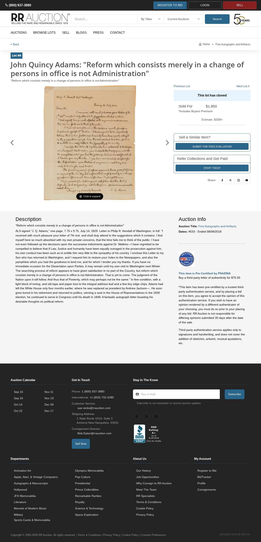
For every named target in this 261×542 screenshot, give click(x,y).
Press (98, 32)
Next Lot (242, 86)
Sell (66, 32)
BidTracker (204, 477)
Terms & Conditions (148, 502)
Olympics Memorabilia (89, 470)
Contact (117, 32)
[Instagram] (238, 180)
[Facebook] (222, 180)
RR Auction (45, 534)
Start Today (212, 168)
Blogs (81, 32)
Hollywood (20, 489)
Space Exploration (86, 514)
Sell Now (80, 443)
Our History (143, 470)
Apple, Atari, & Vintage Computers (36, 477)
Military (18, 514)
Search (217, 19)
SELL (239, 5)
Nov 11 (48, 391)
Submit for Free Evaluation (212, 146)
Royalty (80, 502)
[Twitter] (230, 180)
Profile (201, 483)
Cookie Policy (145, 508)
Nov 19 (49, 398)
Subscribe (234, 394)
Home (206, 44)
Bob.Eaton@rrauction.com (94, 433)
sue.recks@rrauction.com (94, 408)
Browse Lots (44, 32)
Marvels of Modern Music (30, 508)
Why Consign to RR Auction (154, 483)
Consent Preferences (153, 534)
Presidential (82, 483)
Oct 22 (18, 410)
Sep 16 (18, 391)
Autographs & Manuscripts (31, 483)
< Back (15, 44)
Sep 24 (18, 398)
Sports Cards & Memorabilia (32, 520)
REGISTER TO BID (170, 5)
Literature (20, 502)
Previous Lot (182, 86)
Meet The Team (146, 489)
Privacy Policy (145, 514)
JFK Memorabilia (25, 496)
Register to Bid (206, 470)
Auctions (19, 32)
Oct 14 (18, 404)
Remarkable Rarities (88, 496)
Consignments (206, 489)
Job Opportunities (147, 477)
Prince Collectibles (87, 489)
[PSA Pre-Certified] (187, 258)
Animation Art (22, 470)
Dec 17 (49, 410)
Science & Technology (89, 508)
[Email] (246, 180)
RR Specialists (145, 496)
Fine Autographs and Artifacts (233, 44)
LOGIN (204, 5)
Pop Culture (82, 477)
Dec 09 (49, 404)
